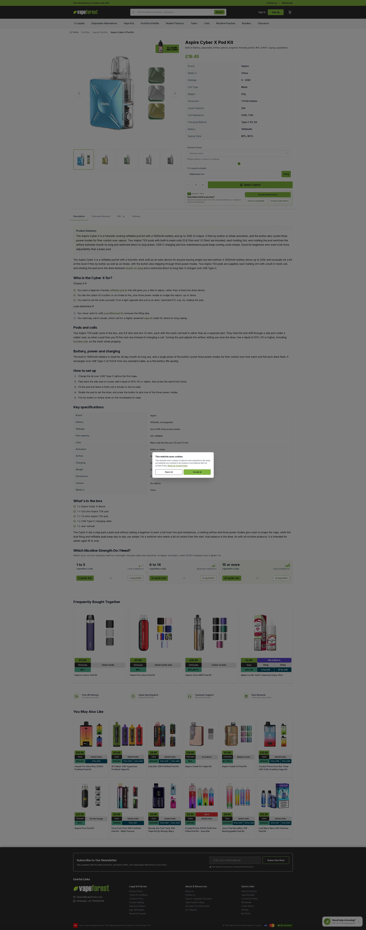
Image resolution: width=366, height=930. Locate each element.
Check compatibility (256, 201)
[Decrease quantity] (188, 185)
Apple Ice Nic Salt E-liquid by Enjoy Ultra (262, 675)
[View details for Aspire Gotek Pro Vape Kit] (201, 734)
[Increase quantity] (203, 185)
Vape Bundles (247, 895)
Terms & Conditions (138, 895)
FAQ (120, 216)
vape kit (148, 318)
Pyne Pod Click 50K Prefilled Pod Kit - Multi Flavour (126, 829)
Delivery (136, 216)
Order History (247, 906)
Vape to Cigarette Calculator (198, 898)
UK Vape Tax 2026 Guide (197, 906)
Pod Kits (85, 32)
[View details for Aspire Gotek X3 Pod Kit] (238, 734)
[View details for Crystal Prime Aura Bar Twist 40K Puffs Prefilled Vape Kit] (275, 734)
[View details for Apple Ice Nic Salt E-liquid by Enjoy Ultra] (266, 633)
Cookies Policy (136, 898)
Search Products (249, 891)
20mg (286, 174)
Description (79, 216)
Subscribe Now (275, 860)
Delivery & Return (137, 906)
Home (75, 32)
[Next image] (175, 93)
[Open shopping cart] (290, 12)
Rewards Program (137, 913)
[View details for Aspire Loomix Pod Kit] (99, 633)
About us (189, 891)
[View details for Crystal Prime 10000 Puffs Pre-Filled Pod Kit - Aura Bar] (201, 795)
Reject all (169, 472)
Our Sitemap (191, 910)
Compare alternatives (279, 201)
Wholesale (287, 3)
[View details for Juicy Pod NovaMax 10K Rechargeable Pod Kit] (238, 795)
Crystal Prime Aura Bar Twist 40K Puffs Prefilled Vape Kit (273, 768)
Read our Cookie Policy (178, 466)
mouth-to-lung (134, 268)
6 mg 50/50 (208, 578)
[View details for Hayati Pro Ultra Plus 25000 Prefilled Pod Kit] (90, 734)
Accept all (197, 472)
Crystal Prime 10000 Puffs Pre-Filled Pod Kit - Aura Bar (201, 829)
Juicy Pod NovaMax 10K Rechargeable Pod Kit (234, 829)
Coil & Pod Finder (249, 898)
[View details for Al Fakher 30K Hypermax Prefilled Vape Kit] (127, 734)
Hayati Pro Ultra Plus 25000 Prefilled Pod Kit (89, 768)
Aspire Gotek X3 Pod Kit (234, 766)
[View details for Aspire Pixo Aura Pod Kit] (155, 633)
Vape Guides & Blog (194, 902)
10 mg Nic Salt (158, 578)
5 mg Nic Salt (85, 578)
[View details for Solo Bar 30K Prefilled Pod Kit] (164, 734)
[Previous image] (79, 93)
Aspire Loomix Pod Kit (86, 675)
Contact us (271, 3)
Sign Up (276, 12)
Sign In (261, 12)
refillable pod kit (118, 290)
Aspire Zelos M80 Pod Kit (198, 675)
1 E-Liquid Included (196, 168)
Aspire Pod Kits (100, 32)
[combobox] (178, 12)
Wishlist (244, 910)
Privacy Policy (136, 891)
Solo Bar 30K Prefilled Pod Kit (163, 766)
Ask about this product (267, 195)
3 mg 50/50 (135, 578)
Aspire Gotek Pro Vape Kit (198, 766)
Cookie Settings (136, 902)
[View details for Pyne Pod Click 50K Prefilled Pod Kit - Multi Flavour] (127, 795)
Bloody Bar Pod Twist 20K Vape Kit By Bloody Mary (161, 829)
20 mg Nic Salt (231, 578)
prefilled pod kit (114, 313)
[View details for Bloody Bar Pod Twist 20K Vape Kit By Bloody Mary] (164, 795)
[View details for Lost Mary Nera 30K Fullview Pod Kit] (275, 795)
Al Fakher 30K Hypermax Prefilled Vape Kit (124, 768)
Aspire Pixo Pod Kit (84, 828)
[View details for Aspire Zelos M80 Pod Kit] (210, 633)
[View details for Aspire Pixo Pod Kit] (90, 795)
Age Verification (136, 910)
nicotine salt (80, 341)
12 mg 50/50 (281, 578)
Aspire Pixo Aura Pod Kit (142, 675)
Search (219, 12)
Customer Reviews (101, 216)
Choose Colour (194, 147)
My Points (245, 913)
